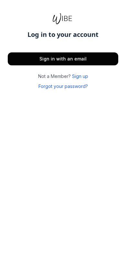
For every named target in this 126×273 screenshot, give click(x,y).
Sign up (80, 76)
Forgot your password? (63, 86)
